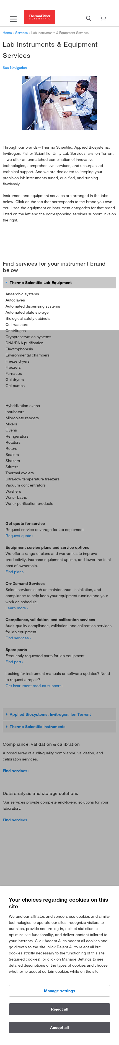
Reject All (59, 1009)
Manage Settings (59, 990)
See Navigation (15, 67)
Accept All (59, 1027)
